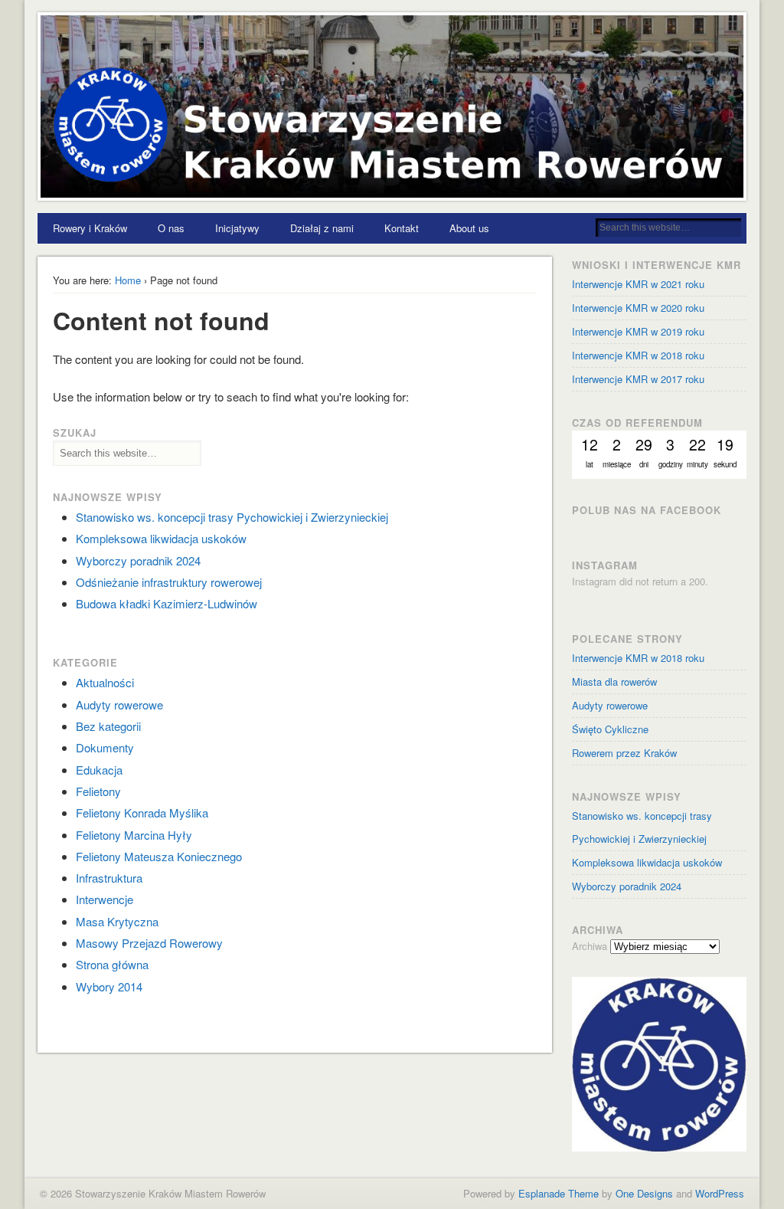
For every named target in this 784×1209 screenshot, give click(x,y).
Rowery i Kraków (90, 228)
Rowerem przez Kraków (624, 752)
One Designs (644, 1193)
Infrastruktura (109, 878)
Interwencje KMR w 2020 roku (638, 307)
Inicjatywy (237, 228)
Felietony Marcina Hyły (134, 835)
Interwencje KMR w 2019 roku (638, 331)
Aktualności (105, 682)
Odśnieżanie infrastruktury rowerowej (169, 582)
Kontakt (401, 228)
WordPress (719, 1193)
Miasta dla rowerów (614, 681)
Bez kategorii (108, 726)
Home (128, 280)
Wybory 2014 (109, 986)
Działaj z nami (322, 228)
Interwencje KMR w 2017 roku (638, 379)
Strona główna (112, 964)
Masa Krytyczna (117, 921)
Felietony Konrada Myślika (142, 812)
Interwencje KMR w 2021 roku (638, 284)
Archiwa (589, 946)
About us (469, 228)
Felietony (98, 791)
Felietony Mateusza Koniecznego (159, 856)
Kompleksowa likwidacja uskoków (161, 538)
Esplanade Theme (558, 1193)
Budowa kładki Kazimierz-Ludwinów (166, 603)
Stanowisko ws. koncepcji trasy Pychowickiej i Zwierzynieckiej (232, 517)
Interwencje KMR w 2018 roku (638, 657)
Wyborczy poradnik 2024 (138, 560)
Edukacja (99, 770)
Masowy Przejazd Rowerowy (149, 943)
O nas (171, 228)
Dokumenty (105, 747)
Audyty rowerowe (119, 704)
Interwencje (104, 899)
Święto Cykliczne (610, 729)
